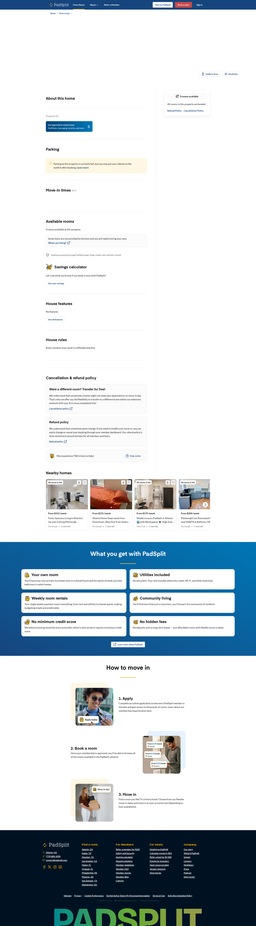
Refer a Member (112, 4)
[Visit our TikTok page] (60, 867)
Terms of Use (159, 895)
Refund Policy (174, 110)
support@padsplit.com (56, 860)
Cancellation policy (59, 408)
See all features (55, 319)
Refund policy (56, 441)
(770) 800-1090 (53, 856)
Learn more (83, 167)
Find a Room (79, 4)
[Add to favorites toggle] (85, 482)
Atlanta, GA (51, 852)
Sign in (199, 4)
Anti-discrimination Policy (180, 895)
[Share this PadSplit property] (79, 482)
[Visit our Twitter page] (49, 867)
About (93, 4)
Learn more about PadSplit (130, 644)
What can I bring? (57, 242)
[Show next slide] (205, 504)
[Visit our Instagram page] (55, 867)
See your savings (56, 283)
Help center (135, 456)
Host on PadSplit (163, 4)
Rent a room (183, 4)
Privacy (78, 895)
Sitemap (67, 895)
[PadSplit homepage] (59, 5)
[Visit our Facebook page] (44, 867)
